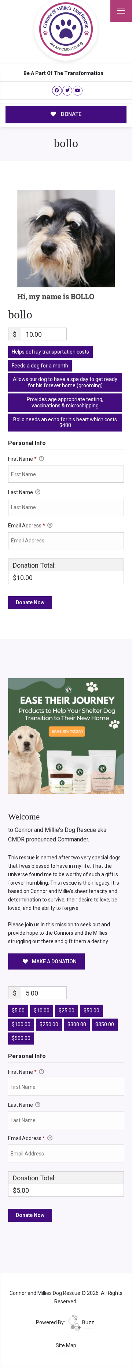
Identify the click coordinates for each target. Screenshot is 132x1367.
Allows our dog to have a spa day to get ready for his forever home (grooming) (65, 382)
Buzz (87, 1322)
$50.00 (91, 1010)
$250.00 (49, 1024)
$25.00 (66, 1010)
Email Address (26, 526)
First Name (22, 459)
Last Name (21, 492)
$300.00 (76, 1024)
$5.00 (18, 1010)
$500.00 (21, 1038)
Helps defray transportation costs (50, 352)
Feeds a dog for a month (40, 366)
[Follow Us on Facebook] (57, 91)
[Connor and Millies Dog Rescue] (66, 28)
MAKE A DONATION (54, 961)
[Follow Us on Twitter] (67, 91)
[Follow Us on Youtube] (77, 91)
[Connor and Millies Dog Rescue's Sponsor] (66, 736)
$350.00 (104, 1024)
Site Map (66, 1345)
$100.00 (21, 1024)
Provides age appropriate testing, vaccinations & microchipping (65, 402)
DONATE (70, 114)
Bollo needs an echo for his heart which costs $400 (65, 423)
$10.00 (42, 1010)
